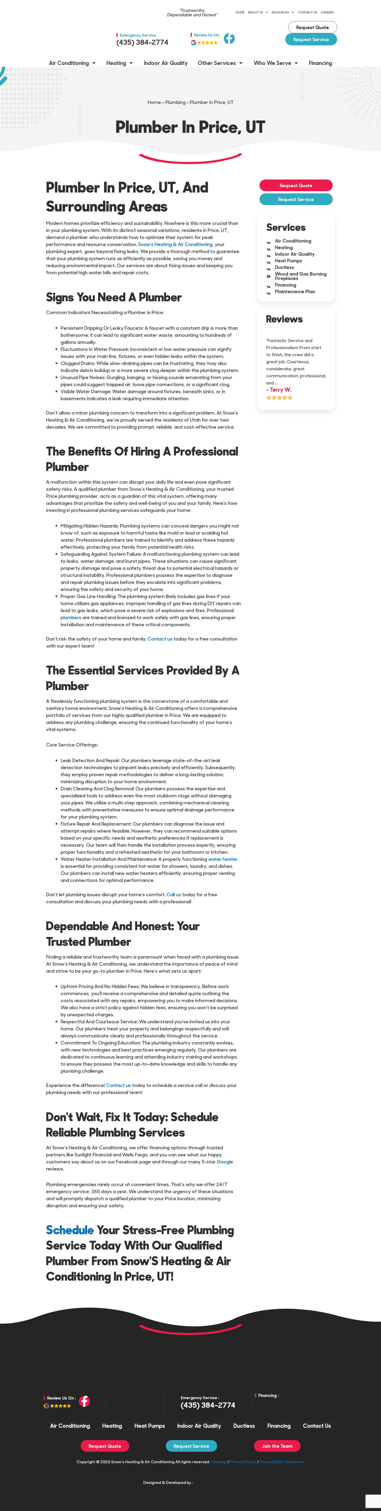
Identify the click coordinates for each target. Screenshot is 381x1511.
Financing (320, 63)
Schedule (70, 1229)
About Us (255, 12)
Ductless (284, 267)
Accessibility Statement (282, 1461)
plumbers (71, 617)
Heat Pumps (288, 260)
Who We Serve (272, 63)
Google (225, 1161)
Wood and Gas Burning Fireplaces (301, 275)
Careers (327, 12)
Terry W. (280, 389)
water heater (223, 858)
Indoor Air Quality (166, 63)
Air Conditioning (69, 63)
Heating (116, 63)
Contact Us (307, 12)
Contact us (160, 638)
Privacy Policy (243, 1461)
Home (239, 12)
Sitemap (218, 1461)
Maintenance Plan (295, 291)
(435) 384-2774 (142, 41)
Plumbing (175, 102)
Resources (280, 12)
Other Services (217, 63)
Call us (173, 894)
